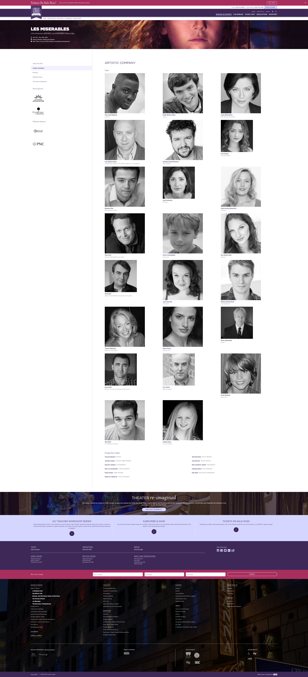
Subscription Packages (37, 609)
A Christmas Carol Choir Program (40, 622)
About (253, 11)
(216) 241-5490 (138, 563)
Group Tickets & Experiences (39, 614)
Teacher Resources (108, 627)
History (177, 614)
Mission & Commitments (182, 609)
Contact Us (230, 601)
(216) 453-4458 (258, 7)
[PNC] (62, 144)
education (262, 14)
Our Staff (178, 624)
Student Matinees (108, 619)
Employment (230, 591)
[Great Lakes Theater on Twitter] (225, 551)
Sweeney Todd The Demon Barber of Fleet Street (46, 596)
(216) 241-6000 (240, 7)
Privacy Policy (34, 674)
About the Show (38, 63)
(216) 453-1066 (138, 548)
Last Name (188, 574)
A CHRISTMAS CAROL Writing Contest (114, 622)
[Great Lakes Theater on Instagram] (218, 551)
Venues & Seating (108, 596)
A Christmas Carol (37, 591)
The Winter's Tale (37, 593)
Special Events (35, 606)
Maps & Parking (107, 598)
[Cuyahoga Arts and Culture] (62, 98)
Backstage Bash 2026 (37, 627)
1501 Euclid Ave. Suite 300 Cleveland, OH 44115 (144, 559)
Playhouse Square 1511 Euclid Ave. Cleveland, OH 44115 (89, 559)
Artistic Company (77, 18)
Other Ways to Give (180, 598)
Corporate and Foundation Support (185, 596)
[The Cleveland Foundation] (62, 111)
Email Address (97, 574)
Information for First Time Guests (112, 606)
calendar (238, 14)
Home (44, 18)
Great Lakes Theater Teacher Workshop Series (116, 632)
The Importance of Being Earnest (41, 603)
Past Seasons (34, 624)
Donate (177, 591)
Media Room (230, 603)
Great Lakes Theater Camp (110, 624)
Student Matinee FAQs (109, 634)
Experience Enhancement (110, 591)
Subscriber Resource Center (111, 603)
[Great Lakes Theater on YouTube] (229, 551)
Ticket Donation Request (234, 606)
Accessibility (106, 593)
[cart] (272, 11)
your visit (250, 14)
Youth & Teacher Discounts (110, 629)
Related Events (37, 77)
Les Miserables (68, 18)
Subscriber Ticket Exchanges (39, 611)
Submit (252, 574)
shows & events (224, 14)
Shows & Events (51, 18)
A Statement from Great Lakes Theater (186, 627)
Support (177, 588)
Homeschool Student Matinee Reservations (43, 619)
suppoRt (273, 14)
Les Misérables (36, 601)
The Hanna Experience (40, 81)
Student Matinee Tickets (37, 616)
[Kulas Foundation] (62, 131)
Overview (105, 614)
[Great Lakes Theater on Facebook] (221, 551)
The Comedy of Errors (38, 598)
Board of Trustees (180, 611)
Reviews (35, 72)
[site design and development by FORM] (267, 674)
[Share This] (233, 551)
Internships (230, 593)
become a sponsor (50, 649)
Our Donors (178, 619)
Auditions (230, 588)
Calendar (34, 631)
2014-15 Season (60, 18)
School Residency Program (110, 616)
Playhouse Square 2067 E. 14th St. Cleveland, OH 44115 (36, 559)
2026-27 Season (35, 588)
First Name (147, 574)
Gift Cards (106, 601)
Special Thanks (179, 601)
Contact (268, 11)
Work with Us (260, 11)
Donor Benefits (179, 593)
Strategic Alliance (180, 616)
